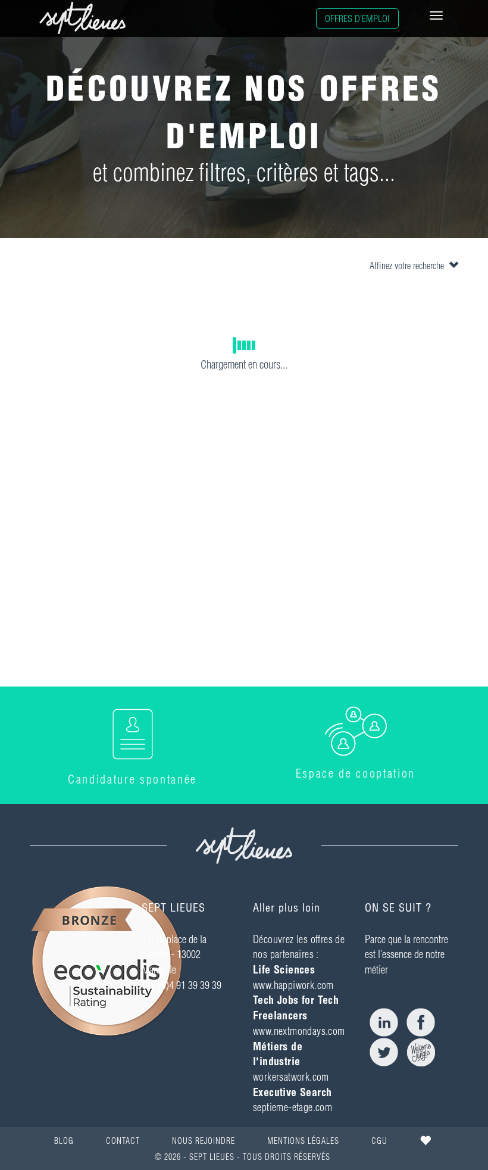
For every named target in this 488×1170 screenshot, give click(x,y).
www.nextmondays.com (299, 1031)
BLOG (64, 1140)
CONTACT (123, 1140)
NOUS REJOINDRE (203, 1140)
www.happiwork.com (293, 985)
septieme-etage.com (292, 1107)
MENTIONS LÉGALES (303, 1140)
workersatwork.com (291, 1077)
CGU (379, 1140)
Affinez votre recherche (409, 266)
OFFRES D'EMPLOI (357, 18)
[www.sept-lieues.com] (83, 18)
